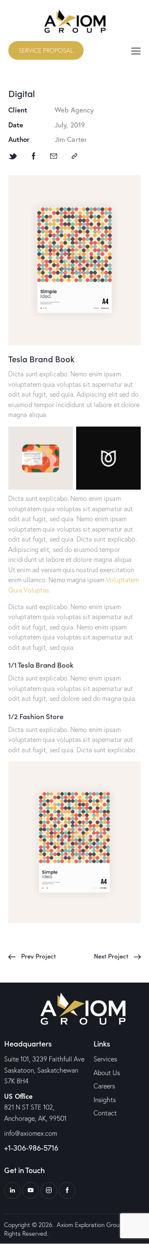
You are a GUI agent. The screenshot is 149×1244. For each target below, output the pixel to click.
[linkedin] (12, 1190)
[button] (136, 50)
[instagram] (49, 1190)
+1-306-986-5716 (31, 1148)
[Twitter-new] (12, 156)
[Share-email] (53, 156)
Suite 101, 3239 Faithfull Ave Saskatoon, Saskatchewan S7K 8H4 (44, 1070)
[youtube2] (30, 1190)
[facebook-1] (67, 1190)
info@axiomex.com (30, 1133)
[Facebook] (34, 156)
